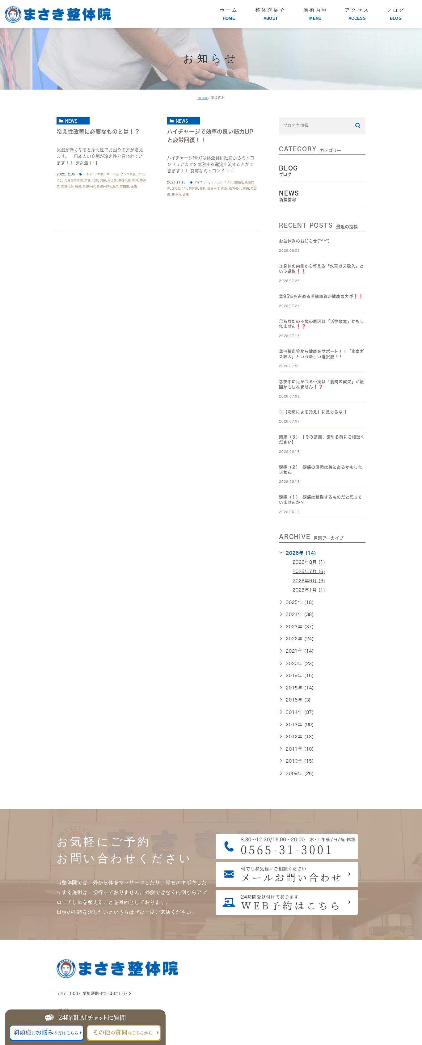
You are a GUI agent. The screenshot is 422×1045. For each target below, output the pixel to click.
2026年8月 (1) (309, 562)
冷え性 (112, 180)
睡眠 (224, 188)
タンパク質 (128, 174)
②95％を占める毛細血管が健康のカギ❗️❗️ (321, 296)
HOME (202, 97)
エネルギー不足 (108, 174)
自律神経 (89, 186)
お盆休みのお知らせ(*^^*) (304, 241)
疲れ (203, 188)
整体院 (193, 188)
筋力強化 (235, 188)
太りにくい (179, 188)
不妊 (87, 180)
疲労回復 (213, 188)
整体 (135, 180)
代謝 (95, 180)
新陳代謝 (67, 186)
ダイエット (201, 182)
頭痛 (134, 186)
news (71, 121)
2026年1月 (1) (309, 590)
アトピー (89, 174)
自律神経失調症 (107, 186)
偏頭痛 (238, 182)
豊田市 (124, 186)
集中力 (176, 194)
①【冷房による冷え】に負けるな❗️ (313, 412)
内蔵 (103, 180)
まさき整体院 (73, 180)
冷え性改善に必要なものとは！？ (98, 131)
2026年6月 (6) (309, 581)
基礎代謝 (124, 180)
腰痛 (78, 186)
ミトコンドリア (221, 182)
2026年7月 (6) (309, 571)
